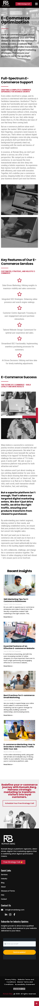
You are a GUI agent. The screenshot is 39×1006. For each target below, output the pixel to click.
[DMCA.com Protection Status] (19, 989)
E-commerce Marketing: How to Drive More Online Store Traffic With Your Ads (19, 746)
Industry (4, 879)
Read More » (8, 617)
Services (4, 875)
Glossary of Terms (8, 891)
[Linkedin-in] (6, 914)
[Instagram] (10, 914)
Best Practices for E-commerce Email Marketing (19, 696)
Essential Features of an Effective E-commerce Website (19, 647)
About (3, 887)
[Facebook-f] (14, 914)
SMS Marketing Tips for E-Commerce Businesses (16, 600)
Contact (4, 899)
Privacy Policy (10, 979)
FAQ (2, 895)
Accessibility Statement (25, 984)
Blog (2, 883)
